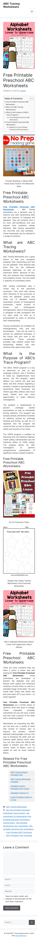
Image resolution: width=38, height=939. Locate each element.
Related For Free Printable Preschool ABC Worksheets (19, 128)
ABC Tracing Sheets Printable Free (19, 773)
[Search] (32, 922)
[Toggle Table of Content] (30, 99)
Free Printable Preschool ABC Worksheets (17, 103)
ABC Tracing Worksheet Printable (21, 780)
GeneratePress (20, 936)
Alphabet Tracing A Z (20, 793)
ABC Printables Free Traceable (19, 836)
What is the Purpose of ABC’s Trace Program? (17, 113)
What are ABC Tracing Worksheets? (14, 108)
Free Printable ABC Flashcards (19, 832)
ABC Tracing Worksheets (11, 5)
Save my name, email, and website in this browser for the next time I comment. (18, 899)
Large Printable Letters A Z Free (21, 798)
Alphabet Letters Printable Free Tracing (20, 787)
